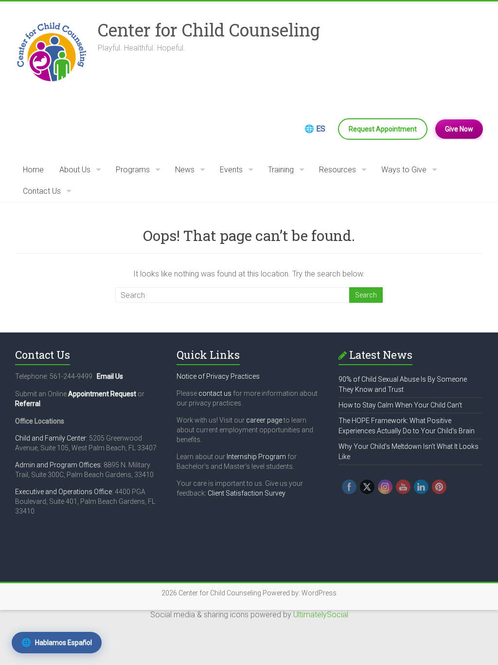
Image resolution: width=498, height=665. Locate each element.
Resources (337, 169)
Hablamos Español (56, 642)
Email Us (110, 376)
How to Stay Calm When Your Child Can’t (400, 405)
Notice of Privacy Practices (218, 376)
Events (231, 169)
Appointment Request (102, 394)
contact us (214, 393)
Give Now (459, 129)
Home (33, 169)
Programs (133, 169)
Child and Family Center (50, 438)
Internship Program (256, 457)
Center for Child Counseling (209, 29)
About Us (74, 169)
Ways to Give (404, 169)
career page (264, 420)
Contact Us (42, 191)
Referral (27, 403)
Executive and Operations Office (63, 492)
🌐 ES (314, 128)
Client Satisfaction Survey (246, 493)
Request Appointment (383, 129)
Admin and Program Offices (58, 465)
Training (281, 169)
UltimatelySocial (320, 614)
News (185, 169)
